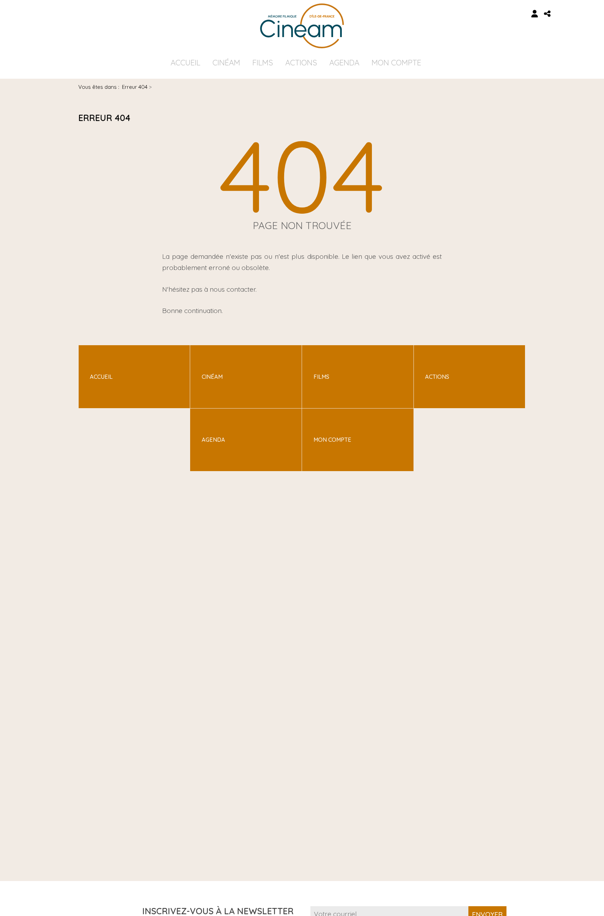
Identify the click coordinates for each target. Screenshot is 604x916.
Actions (301, 63)
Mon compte (396, 63)
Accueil (185, 63)
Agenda (344, 63)
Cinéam (226, 63)
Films (262, 63)
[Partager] (547, 14)
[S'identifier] (534, 14)
